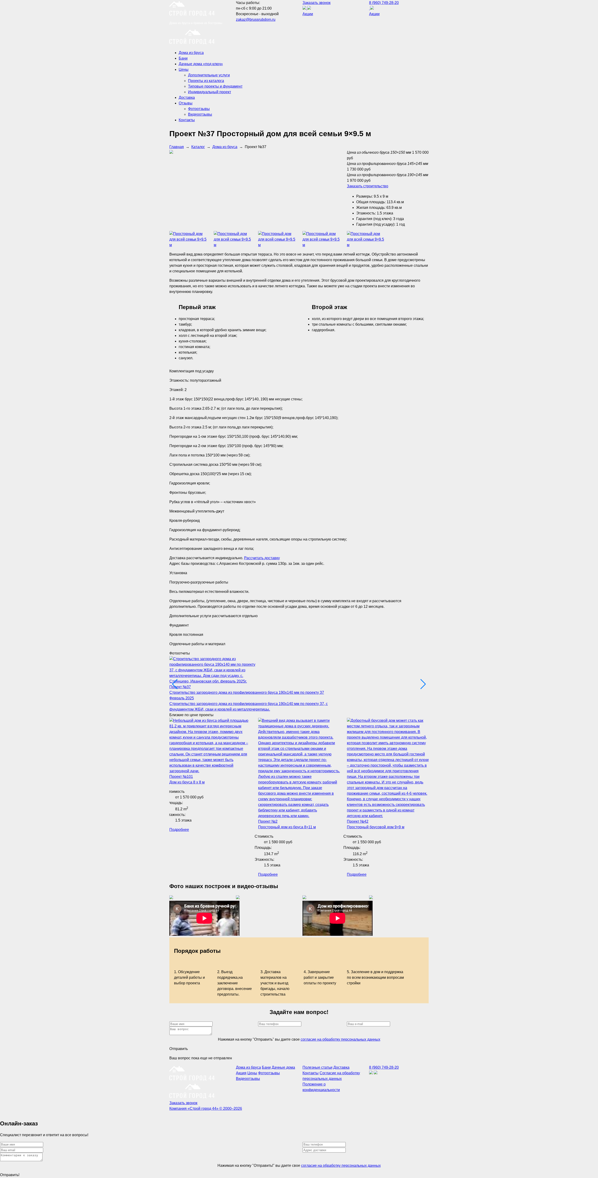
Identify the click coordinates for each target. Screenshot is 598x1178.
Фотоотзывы (199, 109)
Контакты (187, 120)
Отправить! (9, 1175)
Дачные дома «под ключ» (201, 64)
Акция (241, 1073)
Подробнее (179, 830)
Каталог (198, 147)
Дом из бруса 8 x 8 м (187, 782)
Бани (183, 58)
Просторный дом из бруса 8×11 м (287, 827)
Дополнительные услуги (209, 75)
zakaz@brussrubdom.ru (255, 19)
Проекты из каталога (206, 81)
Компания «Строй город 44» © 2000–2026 (205, 1108)
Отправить (178, 1049)
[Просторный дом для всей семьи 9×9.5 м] (188, 245)
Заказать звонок (317, 3)
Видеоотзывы (200, 114)
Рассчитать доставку (262, 558)
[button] (423, 684)
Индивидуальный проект (209, 92)
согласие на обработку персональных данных (340, 1039)
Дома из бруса (191, 53)
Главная (176, 147)
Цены (184, 69)
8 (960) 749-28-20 (384, 3)
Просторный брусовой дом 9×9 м (375, 827)
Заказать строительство (367, 186)
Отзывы (185, 103)
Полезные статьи (317, 1067)
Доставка (187, 98)
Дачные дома (283, 1067)
